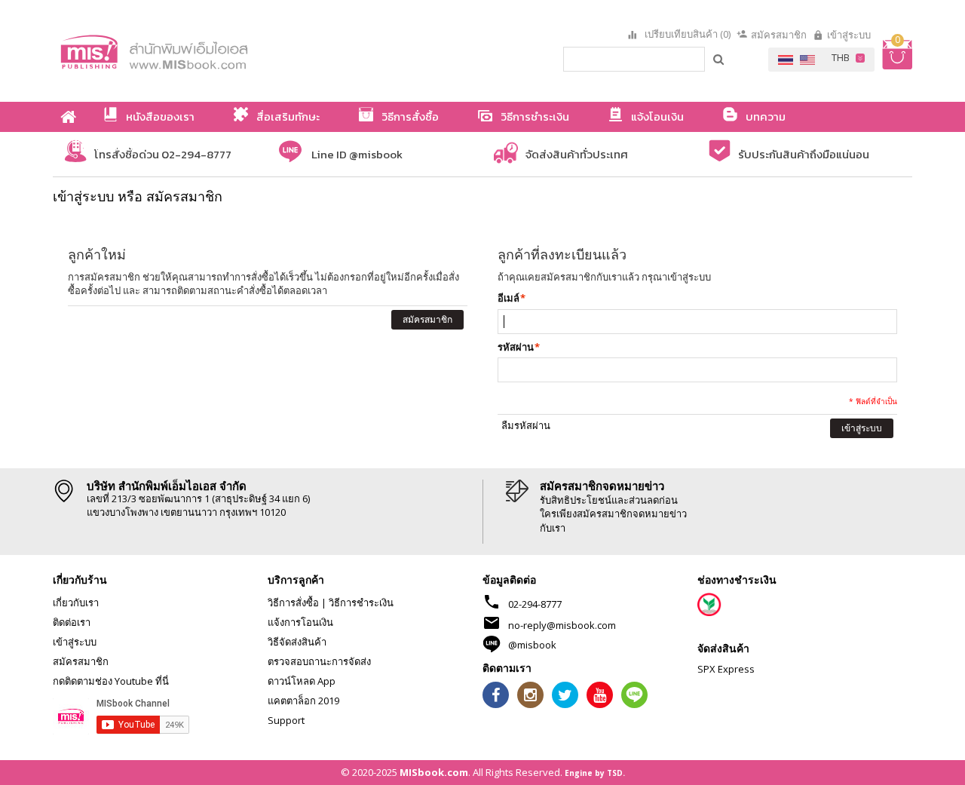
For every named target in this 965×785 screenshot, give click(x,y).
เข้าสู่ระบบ (849, 34)
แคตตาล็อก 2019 (303, 700)
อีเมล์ (508, 298)
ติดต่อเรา (71, 622)
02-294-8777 (535, 604)
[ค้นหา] (719, 59)
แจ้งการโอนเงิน (300, 622)
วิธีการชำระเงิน (361, 602)
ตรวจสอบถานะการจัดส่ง (319, 661)
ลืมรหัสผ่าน (525, 425)
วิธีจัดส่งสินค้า (297, 642)
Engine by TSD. (595, 773)
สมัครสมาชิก (779, 34)
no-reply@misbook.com (562, 625)
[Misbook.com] (196, 50)
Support (286, 720)
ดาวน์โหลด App (301, 681)
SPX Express (726, 669)
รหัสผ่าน (516, 347)
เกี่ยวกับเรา (76, 602)
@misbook (532, 645)
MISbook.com (434, 772)
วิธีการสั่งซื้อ (293, 602)
